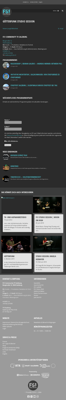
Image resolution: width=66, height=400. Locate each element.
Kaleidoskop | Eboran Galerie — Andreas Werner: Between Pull (36, 63)
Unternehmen (40, 278)
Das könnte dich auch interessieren (17, 192)
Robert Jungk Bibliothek (10, 28)
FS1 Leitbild (37, 287)
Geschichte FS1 (39, 285)
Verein (36, 295)
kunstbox (14, 166)
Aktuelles (38, 318)
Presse (5, 341)
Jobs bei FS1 (38, 297)
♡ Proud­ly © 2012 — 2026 (33, 392)
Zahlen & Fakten (39, 291)
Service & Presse (9, 337)
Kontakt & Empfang (11, 278)
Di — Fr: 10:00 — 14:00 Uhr (42, 331)
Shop (4, 346)
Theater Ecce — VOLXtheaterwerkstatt (26, 177)
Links (4, 352)
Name (7, 120)
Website (6, 318)
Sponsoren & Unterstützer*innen (33, 359)
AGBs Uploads (7, 326)
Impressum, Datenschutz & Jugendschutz (16, 322)
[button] (55, 10)
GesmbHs (37, 283)
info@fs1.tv (26, 2)
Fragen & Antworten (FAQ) (11, 348)
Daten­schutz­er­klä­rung (14, 135)
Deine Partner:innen (40, 293)
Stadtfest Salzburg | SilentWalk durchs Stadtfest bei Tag (34, 85)
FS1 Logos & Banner (9, 344)
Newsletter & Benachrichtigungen (45, 322)
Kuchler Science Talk (19, 155)
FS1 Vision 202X (39, 289)
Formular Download (9, 350)
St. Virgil (60, 28)
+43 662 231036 (34, 2)
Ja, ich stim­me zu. (12, 141)
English (40, 2)
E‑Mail (7, 127)
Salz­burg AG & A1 (10, 55)
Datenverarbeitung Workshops (13, 324)
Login (4, 328)
